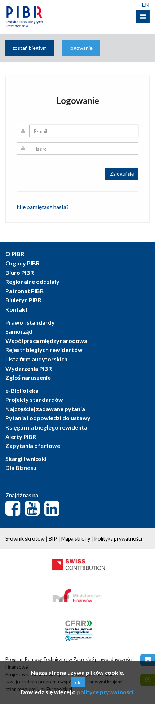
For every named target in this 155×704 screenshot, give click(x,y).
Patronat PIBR (24, 290)
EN (146, 4)
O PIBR (14, 253)
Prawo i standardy (30, 322)
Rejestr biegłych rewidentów (44, 349)
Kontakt (16, 309)
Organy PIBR (22, 263)
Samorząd (18, 331)
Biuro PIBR (19, 272)
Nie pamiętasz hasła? (43, 206)
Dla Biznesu (20, 467)
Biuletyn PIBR (23, 299)
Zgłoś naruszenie (28, 377)
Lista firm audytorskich (36, 359)
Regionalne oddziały (32, 281)
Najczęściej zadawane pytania (45, 408)
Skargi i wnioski (25, 458)
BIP (53, 539)
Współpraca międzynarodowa (46, 340)
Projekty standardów (34, 399)
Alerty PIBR (20, 436)
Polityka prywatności (118, 539)
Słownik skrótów (25, 539)
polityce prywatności (105, 691)
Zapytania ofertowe (32, 445)
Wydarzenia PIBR (28, 368)
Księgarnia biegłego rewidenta (46, 427)
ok (77, 682)
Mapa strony (75, 539)
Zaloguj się (122, 174)
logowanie (81, 48)
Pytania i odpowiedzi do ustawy (47, 417)
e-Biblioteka (22, 390)
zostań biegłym (30, 48)
